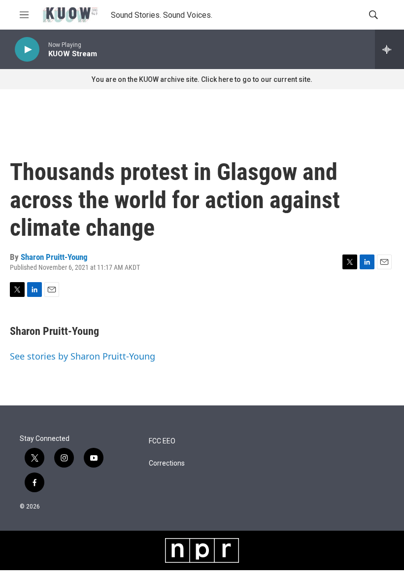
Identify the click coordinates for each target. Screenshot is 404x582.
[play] (27, 49)
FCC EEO (162, 441)
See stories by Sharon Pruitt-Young (82, 356)
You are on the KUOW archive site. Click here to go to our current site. (202, 79)
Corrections (167, 463)
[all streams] (389, 49)
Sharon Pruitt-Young (54, 257)
